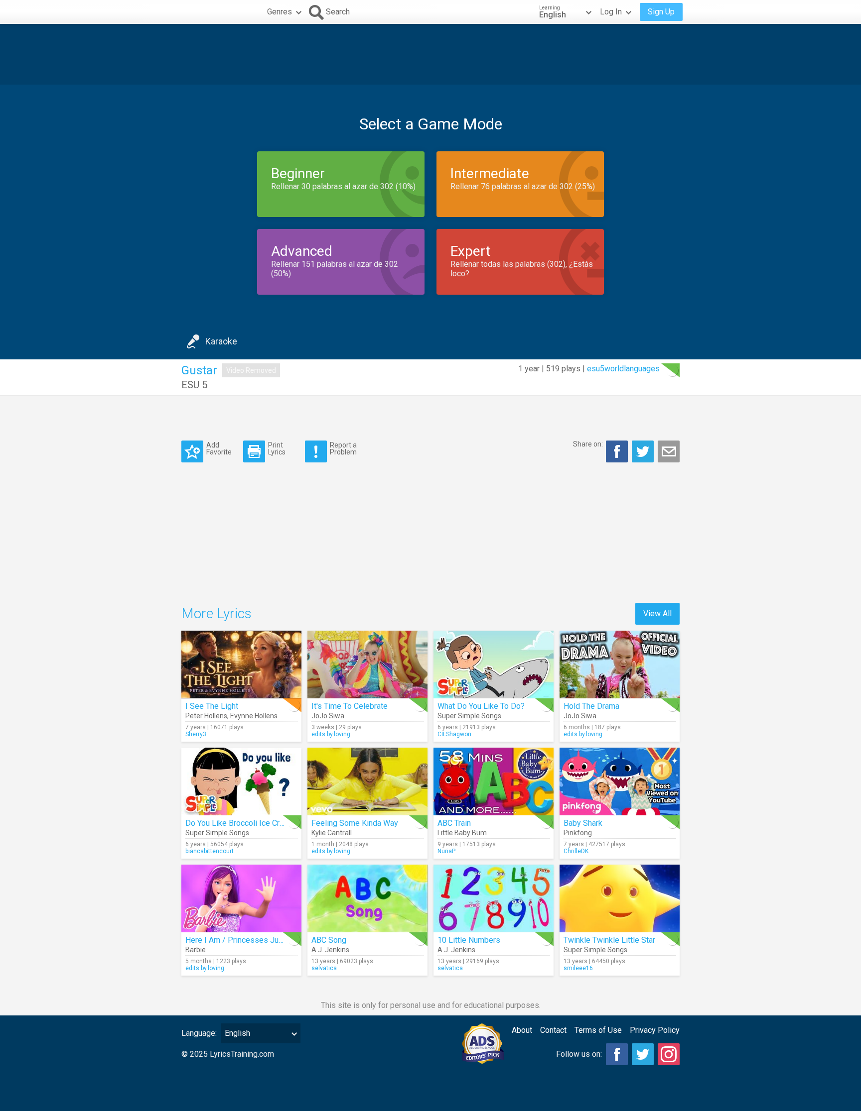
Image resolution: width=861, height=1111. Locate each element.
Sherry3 (195, 734)
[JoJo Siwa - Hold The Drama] (620, 664)
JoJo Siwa (327, 716)
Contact (553, 1030)
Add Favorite (219, 448)
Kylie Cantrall (331, 833)
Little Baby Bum (462, 833)
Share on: (588, 444)
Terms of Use (598, 1030)
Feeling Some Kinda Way (354, 823)
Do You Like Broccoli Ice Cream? (241, 823)
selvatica (324, 968)
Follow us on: (579, 1054)
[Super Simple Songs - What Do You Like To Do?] (493, 664)
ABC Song (328, 940)
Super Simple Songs (469, 716)
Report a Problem (343, 448)
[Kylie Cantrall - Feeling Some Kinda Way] (367, 781)
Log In (611, 11)
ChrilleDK (576, 851)
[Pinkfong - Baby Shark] (620, 781)
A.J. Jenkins (330, 950)
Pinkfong (578, 833)
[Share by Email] (669, 451)
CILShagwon (454, 734)
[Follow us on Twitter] (643, 1054)
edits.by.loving (330, 734)
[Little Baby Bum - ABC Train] (493, 781)
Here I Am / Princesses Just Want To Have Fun (267, 940)
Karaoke (221, 341)
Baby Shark (583, 823)
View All (657, 613)
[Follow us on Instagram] (669, 1054)
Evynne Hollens (254, 716)
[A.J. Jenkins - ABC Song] (367, 898)
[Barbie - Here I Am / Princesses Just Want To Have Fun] (241, 898)
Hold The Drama (591, 706)
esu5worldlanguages (623, 368)
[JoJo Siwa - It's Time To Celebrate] (367, 664)
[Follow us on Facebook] (617, 1054)
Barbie (195, 950)
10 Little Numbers (468, 940)
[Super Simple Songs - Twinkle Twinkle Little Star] (620, 898)
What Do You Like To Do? (481, 706)
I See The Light (211, 706)
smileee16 (578, 968)
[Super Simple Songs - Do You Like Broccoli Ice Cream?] (241, 781)
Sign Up (661, 11)
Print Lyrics (277, 448)
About (522, 1030)
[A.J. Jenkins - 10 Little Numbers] (493, 898)
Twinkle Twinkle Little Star (609, 940)
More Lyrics (216, 613)
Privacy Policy (655, 1030)
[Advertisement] (430, 54)
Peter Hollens (206, 716)
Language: (199, 1033)
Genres (279, 11)
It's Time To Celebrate (349, 706)
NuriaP (446, 851)
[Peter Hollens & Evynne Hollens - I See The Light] (241, 664)
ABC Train (454, 823)
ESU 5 (194, 385)
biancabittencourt (209, 851)
